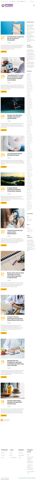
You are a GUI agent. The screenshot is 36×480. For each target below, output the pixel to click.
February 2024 (29, 117)
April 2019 (28, 179)
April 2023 (28, 131)
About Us (3, 452)
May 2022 (28, 147)
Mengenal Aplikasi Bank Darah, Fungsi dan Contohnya (31, 50)
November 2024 (29, 104)
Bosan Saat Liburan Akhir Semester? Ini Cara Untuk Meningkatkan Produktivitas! (15, 275)
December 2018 (29, 185)
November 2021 (29, 156)
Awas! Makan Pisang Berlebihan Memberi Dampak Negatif (30, 25)
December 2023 (29, 120)
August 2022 (29, 143)
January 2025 (29, 101)
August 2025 (29, 91)
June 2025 (28, 94)
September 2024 (30, 107)
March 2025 (29, 98)
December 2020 (29, 167)
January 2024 (29, 118)
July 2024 (28, 110)
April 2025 (28, 97)
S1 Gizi (28, 454)
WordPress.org (29, 231)
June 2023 (28, 128)
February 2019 (29, 182)
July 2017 (28, 201)
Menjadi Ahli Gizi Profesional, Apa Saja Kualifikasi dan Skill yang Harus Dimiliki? (15, 363)
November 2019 (29, 173)
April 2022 (28, 149)
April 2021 (28, 162)
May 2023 (28, 130)
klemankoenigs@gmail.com (21, 1)
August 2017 (29, 199)
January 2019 (29, 183)
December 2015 (29, 206)
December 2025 (29, 85)
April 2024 (28, 114)
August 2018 (29, 189)
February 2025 (29, 99)
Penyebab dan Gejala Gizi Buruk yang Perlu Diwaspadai (15, 38)
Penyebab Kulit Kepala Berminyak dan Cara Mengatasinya (30, 32)
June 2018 (28, 190)
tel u (28, 49)
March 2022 (29, 150)
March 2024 (29, 115)
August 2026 (29, 73)
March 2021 (29, 163)
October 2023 (29, 123)
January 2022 (29, 153)
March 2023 (29, 133)
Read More (4, 51)
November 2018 (29, 186)
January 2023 (29, 136)
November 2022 (29, 138)
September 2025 (30, 89)
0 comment (9, 42)
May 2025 (28, 95)
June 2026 (28, 76)
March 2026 (29, 81)
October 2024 (29, 105)
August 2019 (29, 176)
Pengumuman (29, 220)
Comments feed (30, 230)
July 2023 (28, 127)
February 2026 (29, 82)
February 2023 (29, 134)
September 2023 (30, 124)
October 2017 (29, 196)
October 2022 (29, 140)
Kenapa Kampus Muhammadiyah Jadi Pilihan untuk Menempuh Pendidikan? (31, 37)
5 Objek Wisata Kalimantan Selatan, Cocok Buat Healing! (14, 189)
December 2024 (29, 102)
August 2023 (29, 125)
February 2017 (29, 202)
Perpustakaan (21, 455)
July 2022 (28, 144)
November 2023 (29, 121)
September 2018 (30, 188)
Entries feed (29, 228)
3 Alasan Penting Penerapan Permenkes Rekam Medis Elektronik (15, 318)
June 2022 (28, 146)
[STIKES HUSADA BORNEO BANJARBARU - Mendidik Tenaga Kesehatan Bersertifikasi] (7, 6)
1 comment (9, 82)
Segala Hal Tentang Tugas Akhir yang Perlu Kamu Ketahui (31, 54)
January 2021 (29, 166)
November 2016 (29, 205)
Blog (27, 217)
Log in (28, 227)
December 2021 (29, 154)
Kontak (2, 457)
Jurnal (19, 457)
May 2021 (28, 160)
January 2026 (29, 83)
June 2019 (28, 177)
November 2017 (29, 195)
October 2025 (29, 88)
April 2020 (28, 172)
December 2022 (29, 137)
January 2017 (29, 203)
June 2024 (28, 111)
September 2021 (30, 157)
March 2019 (29, 180)
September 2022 (30, 141)
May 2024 (28, 112)
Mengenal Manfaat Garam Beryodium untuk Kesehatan (31, 40)
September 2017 (30, 198)
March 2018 (29, 192)
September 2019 (30, 175)
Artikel (11, 452)
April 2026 (28, 79)
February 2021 (29, 164)
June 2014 (28, 209)
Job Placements (29, 219)
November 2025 (29, 86)
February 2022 (29, 151)
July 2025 (28, 92)
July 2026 (28, 75)
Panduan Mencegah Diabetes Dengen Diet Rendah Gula (14, 402)
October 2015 (29, 208)
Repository (20, 452)
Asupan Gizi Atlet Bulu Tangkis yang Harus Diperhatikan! (14, 116)
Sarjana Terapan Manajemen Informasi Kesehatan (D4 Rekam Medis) (30, 459)
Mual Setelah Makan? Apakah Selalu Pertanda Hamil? (31, 29)
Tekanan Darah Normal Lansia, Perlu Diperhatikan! (15, 232)
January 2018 (29, 193)
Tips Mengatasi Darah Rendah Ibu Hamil (14, 154)
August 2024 (29, 108)
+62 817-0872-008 (12, 1)
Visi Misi (2, 455)
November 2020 (29, 169)
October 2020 (29, 170)
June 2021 (28, 159)
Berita (28, 216)
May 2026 (28, 78)
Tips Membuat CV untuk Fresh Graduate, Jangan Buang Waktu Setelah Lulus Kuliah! (15, 77)
